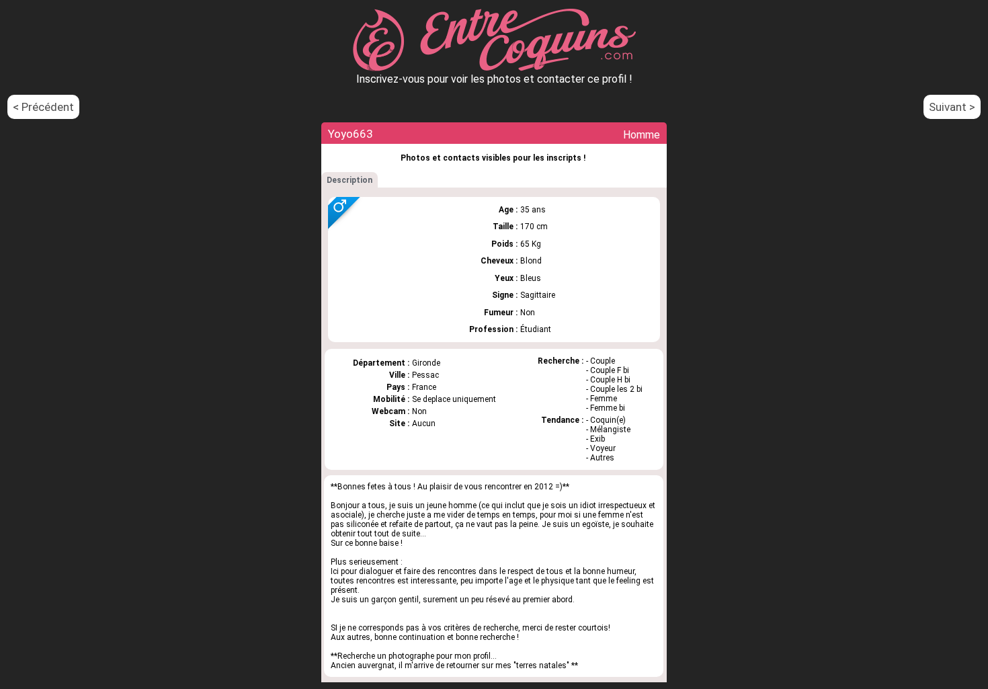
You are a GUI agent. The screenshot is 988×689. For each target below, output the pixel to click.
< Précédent (43, 107)
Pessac (425, 375)
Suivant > (952, 107)
